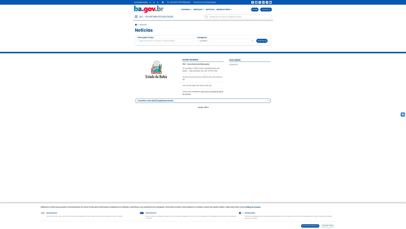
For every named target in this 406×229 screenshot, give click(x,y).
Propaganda (250, 213)
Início (136, 25)
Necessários (51, 213)
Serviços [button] (197, 9)
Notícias (210, 9)
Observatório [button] (223, 9)
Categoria (201, 37)
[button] (150, 2)
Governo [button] (185, 9)
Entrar (254, 9)
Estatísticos (151, 213)
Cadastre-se (266, 9)
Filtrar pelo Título (145, 37)
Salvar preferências (310, 226)
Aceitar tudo (327, 226)
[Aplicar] (206, 17)
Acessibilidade (141, 2)
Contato (233, 64)
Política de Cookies (253, 207)
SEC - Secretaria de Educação (156, 16)
